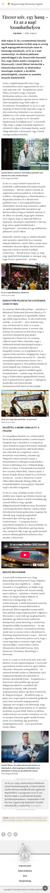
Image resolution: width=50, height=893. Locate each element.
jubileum (19, 820)
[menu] (3, 4)
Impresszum (25, 865)
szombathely (37, 818)
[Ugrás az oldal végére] (45, 888)
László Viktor (28, 820)
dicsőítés (12, 820)
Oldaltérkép (25, 880)
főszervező (27, 818)
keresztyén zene (40, 820)
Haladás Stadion (15, 818)
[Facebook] (3, 834)
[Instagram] (15, 834)
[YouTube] (9, 834)
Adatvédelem (25, 870)
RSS (25, 875)
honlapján (36, 805)
